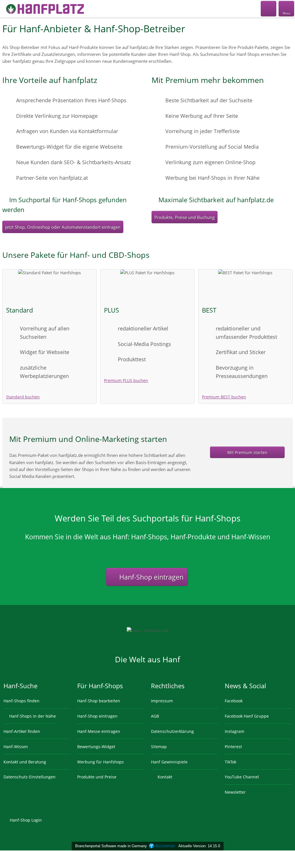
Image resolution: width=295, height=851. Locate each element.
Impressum (162, 701)
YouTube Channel (242, 777)
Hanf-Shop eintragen (151, 577)
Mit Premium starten (247, 452)
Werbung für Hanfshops (100, 762)
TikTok (230, 762)
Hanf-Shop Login (25, 820)
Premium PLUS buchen (126, 380)
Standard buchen (23, 397)
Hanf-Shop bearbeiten (98, 701)
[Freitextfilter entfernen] (269, 8)
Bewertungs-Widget (96, 746)
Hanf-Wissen (15, 746)
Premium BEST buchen (224, 397)
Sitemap (159, 746)
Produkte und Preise (96, 777)
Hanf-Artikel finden (21, 731)
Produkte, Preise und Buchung (184, 217)
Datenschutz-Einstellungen (29, 777)
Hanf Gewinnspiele (169, 762)
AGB (155, 716)
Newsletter (235, 792)
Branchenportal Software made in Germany (110, 846)
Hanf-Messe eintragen (98, 731)
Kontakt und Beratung (24, 762)
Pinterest (233, 746)
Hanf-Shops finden (21, 701)
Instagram (234, 731)
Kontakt (164, 777)
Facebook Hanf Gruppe (247, 716)
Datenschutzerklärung (172, 731)
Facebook (234, 701)
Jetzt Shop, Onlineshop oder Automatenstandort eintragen (62, 227)
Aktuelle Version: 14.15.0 (199, 846)
